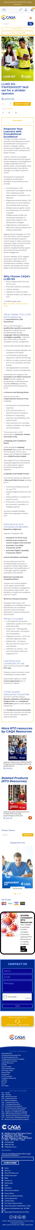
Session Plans (5, 1072)
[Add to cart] (30, 768)
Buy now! (23, 949)
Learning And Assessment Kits (11, 1055)
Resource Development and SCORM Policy (15, 1209)
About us (7, 1170)
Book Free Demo (17, 28)
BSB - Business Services (9, 1096)
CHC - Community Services (10, 1102)
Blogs (6, 1178)
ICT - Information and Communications (13, 1108)
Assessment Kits (6, 1053)
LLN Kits (4, 1080)
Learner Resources (7, 1063)
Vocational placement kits (9, 1057)
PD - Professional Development (11, 1106)
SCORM (4, 1065)
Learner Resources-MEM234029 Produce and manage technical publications (18, 764)
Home (6, 1168)
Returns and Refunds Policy (13, 1196)
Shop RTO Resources (11, 1173)
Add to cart (22, 104)
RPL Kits (4, 1082)
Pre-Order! (5, 1086)
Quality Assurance (10, 1175)
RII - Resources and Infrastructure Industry (15, 1119)
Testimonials (8, 1183)
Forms (3, 1084)
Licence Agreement (10, 1198)
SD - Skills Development (9, 1100)
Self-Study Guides (7, 1070)
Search (28, 835)
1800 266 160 (23, 1025)
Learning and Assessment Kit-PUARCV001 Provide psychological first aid (17, 814)
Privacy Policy (9, 1193)
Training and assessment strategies (12, 1059)
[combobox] (17, 24)
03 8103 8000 (11, 1025)
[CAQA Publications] (8, 17)
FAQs (6, 1185)
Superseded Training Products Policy (16, 1212)
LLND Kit (9, 109)
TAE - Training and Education (10, 1104)
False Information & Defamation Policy (17, 1206)
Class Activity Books (8, 1068)
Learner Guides (6, 1066)
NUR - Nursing (6, 1094)
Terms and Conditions (11, 1190)
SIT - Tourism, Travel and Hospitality (13, 1110)
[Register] (21, 9)
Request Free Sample (16, 32)
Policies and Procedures (9, 1061)
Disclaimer (7, 1188)
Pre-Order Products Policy (13, 1203)
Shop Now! (17, 889)
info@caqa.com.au (10, 1147)
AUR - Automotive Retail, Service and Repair (15, 1115)
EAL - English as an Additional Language (14, 1112)
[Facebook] (2, 113)
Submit (17, 1006)
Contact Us (8, 1180)
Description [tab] (17, 120)
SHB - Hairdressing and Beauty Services (14, 1114)
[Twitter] (9, 113)
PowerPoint (5, 1074)
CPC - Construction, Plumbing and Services (15, 1117)
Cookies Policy (9, 1201)
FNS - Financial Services (9, 1098)
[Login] (26, 9)
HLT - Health (5, 1093)
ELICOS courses (6, 1076)
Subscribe (10, 1163)
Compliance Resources (8, 1078)
